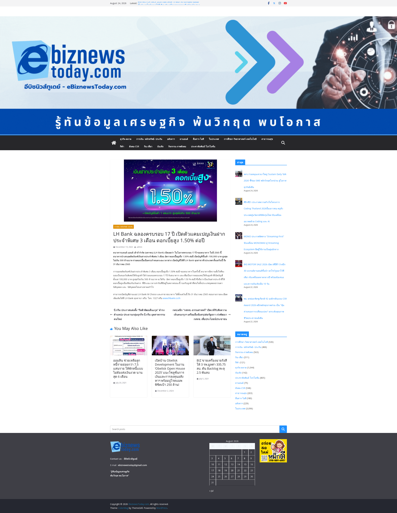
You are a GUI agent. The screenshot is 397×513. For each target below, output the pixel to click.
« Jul (211, 490)
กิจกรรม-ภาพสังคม (177, 146)
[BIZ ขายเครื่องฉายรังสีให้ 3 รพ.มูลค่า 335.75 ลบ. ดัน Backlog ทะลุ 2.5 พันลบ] (212, 338)
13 (232, 464)
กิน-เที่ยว (148, 146)
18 (219, 470)
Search (283, 429)
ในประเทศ (214, 138)
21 (238, 470)
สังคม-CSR (134, 146)
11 (219, 464)
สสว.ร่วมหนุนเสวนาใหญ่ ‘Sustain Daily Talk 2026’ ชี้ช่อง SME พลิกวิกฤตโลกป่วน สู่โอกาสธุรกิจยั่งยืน (265, 181)
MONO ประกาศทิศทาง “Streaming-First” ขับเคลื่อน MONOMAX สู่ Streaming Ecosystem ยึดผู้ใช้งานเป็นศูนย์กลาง (169, 5)
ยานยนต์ (184, 138)
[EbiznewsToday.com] (198, 18)
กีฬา (122, 146)
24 (212, 476)
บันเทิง (160, 146)
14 (238, 464)
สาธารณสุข (267, 138)
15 (245, 464)
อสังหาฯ (171, 138)
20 (232, 470)
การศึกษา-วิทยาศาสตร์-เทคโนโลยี (240, 138)
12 (225, 464)
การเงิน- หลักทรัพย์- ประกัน (149, 138)
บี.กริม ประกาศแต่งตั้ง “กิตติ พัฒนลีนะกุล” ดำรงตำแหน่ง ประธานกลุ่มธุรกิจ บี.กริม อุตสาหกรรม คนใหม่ (139, 314)
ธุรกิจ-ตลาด (125, 138)
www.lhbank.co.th (171, 298)
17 (212, 470)
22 (245, 470)
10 (212, 464)
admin (139, 247)
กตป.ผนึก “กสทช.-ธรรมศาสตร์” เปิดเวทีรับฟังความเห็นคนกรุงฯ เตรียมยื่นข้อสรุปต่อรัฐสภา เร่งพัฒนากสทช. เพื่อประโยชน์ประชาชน (200, 314)
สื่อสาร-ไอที (198, 138)
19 (225, 470)
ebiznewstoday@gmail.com (132, 465)
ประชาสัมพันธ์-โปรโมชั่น (203, 146)
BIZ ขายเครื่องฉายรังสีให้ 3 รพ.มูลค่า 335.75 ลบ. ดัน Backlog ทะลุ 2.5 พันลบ (212, 366)
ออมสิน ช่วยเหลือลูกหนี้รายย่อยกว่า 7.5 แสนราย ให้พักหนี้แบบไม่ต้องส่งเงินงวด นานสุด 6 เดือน (128, 368)
